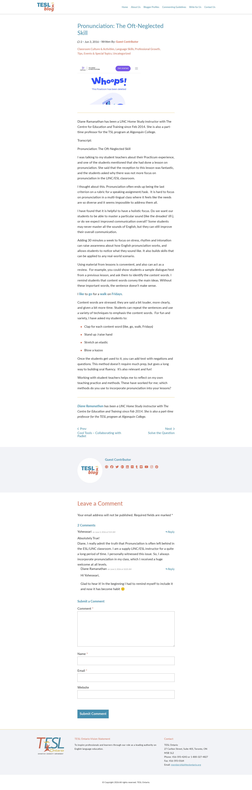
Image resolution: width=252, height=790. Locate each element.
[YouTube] (146, 467)
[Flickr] (132, 467)
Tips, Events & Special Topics (94, 53)
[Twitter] (117, 467)
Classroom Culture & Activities (95, 49)
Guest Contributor (127, 41)
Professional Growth (147, 49)
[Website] (106, 467)
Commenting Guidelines (174, 7)
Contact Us (209, 7)
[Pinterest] (156, 467)
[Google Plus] (122, 467)
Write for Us (195, 7)
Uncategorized (122, 53)
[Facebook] (111, 467)
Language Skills (125, 49)
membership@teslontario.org (186, 765)
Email (82, 670)
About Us (135, 7)
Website (83, 687)
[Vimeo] (141, 467)
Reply (171, 532)
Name (82, 654)
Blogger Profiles (151, 7)
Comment (85, 608)
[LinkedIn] (127, 467)
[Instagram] (151, 467)
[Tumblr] (137, 467)
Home (125, 7)
